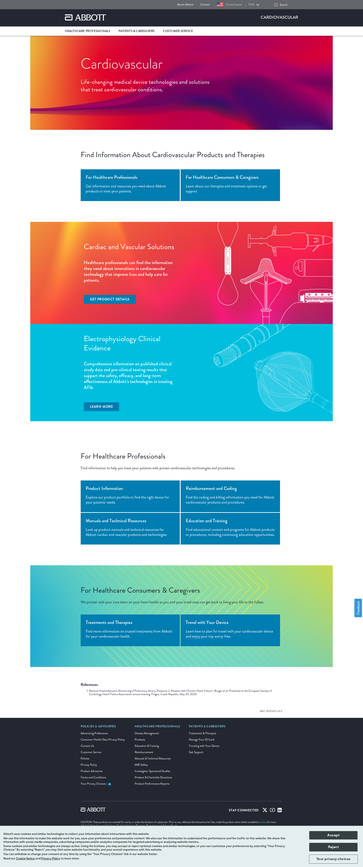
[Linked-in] (279, 811)
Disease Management (147, 733)
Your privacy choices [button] (333, 859)
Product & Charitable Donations (153, 777)
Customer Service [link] (178, 31)
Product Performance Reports (152, 784)
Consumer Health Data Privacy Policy (103, 740)
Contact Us (87, 746)
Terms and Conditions (93, 777)
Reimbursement (144, 752)
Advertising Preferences (94, 733)
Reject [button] (333, 847)
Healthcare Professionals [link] (87, 31)
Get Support (196, 752)
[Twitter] (265, 811)
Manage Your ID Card (201, 740)
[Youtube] (272, 811)
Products (140, 740)
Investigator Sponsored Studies (152, 771)
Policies (85, 758)
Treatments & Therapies (202, 733)
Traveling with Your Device (204, 746)
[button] (276, 5)
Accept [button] (333, 835)
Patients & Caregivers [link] (136, 31)
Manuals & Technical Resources (153, 758)
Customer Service (91, 752)
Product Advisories (92, 771)
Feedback (358, 607)
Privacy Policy (89, 765)
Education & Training (147, 746)
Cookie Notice (25, 858)
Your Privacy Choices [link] (93, 784)
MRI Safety (141, 765)
